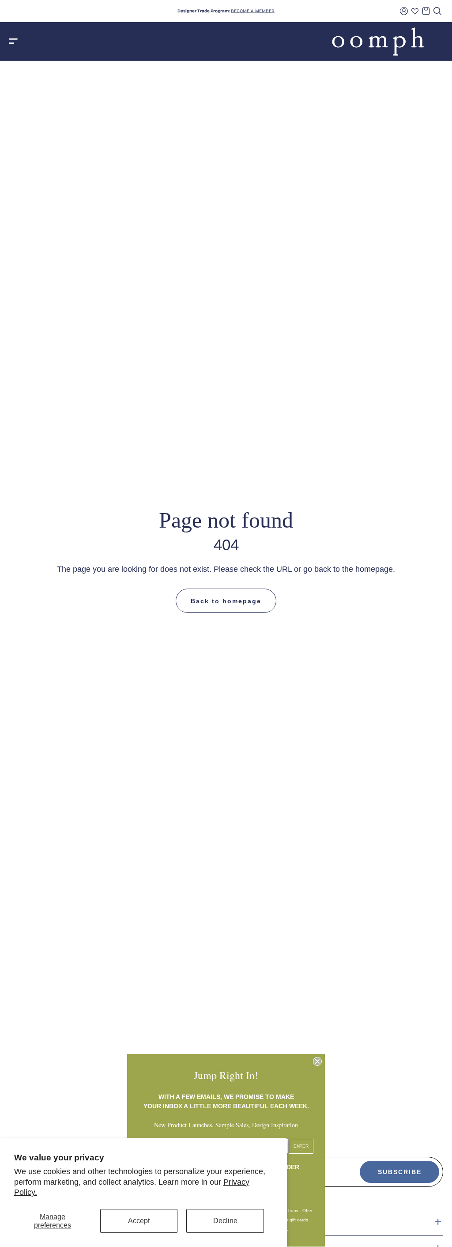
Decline (225, 1220)
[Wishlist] (415, 11)
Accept (139, 1220)
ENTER (301, 1146)
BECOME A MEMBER (253, 11)
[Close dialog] (317, 1061)
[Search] (437, 11)
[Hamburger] (13, 42)
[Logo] (378, 41)
